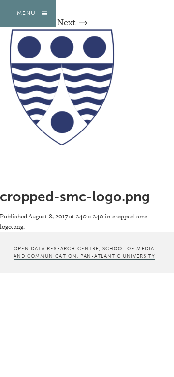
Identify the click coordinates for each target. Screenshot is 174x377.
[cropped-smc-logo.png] (68, 142)
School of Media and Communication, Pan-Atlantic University (84, 252)
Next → (72, 22)
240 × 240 (89, 216)
